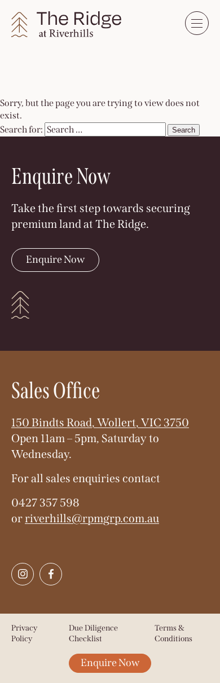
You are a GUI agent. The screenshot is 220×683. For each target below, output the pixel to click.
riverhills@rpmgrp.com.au (92, 518)
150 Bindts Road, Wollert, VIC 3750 (100, 422)
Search (183, 130)
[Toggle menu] (197, 23)
